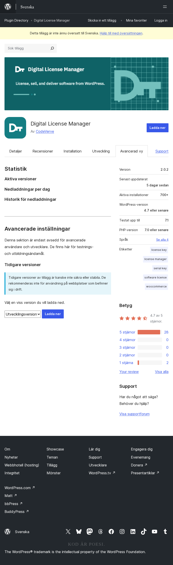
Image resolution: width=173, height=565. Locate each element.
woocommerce (156, 286)
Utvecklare (98, 465)
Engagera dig (142, 449)
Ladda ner (158, 128)
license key (159, 250)
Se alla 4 (162, 239)
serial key (160, 268)
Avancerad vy (131, 151)
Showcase (55, 449)
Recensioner (42, 151)
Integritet (12, 473)
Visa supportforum (134, 414)
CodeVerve (45, 131)
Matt (11, 495)
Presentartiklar (145, 473)
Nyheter (11, 457)
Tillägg (52, 465)
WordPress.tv (102, 473)
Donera (139, 465)
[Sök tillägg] (52, 48)
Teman (52, 457)
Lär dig (94, 449)
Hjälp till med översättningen (121, 33)
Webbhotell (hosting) (22, 465)
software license (155, 277)
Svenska (22, 532)
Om (7, 449)
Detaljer (15, 151)
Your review (129, 371)
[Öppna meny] (166, 6)
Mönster (54, 473)
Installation (73, 151)
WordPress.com (20, 488)
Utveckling (101, 151)
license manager (155, 259)
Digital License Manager (61, 123)
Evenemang (140, 457)
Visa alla (161, 371)
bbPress (14, 503)
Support (161, 151)
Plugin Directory (16, 20)
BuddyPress (17, 511)
